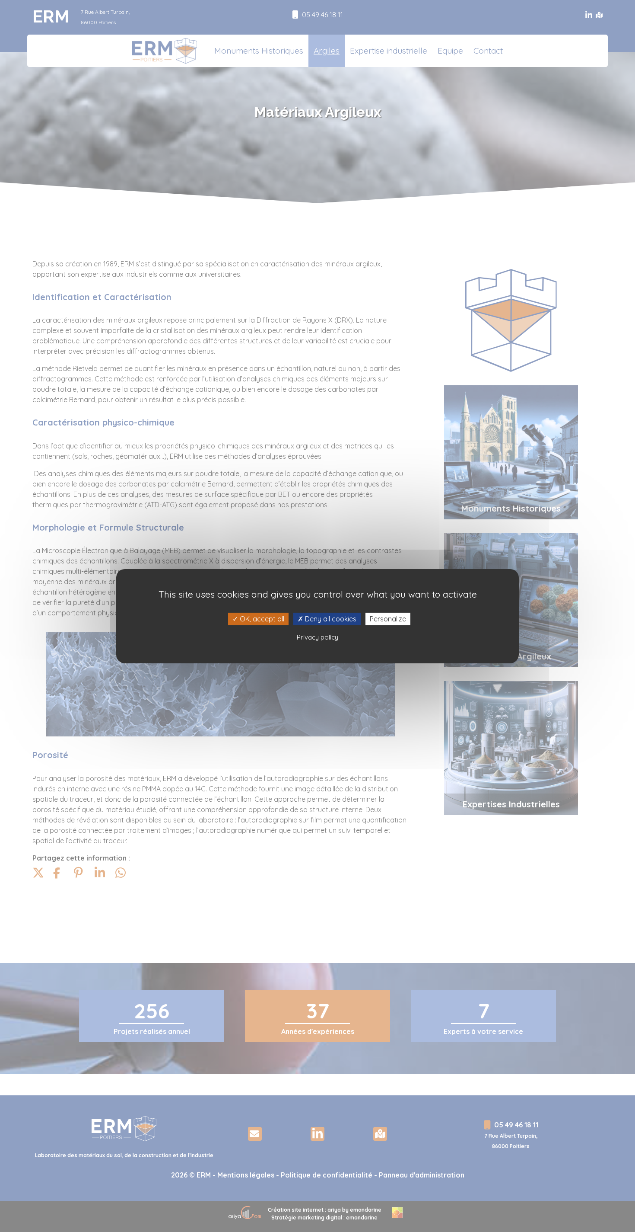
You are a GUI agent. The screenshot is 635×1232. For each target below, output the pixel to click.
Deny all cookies (329, 618)
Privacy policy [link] (317, 637)
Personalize (388, 618)
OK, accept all (261, 618)
